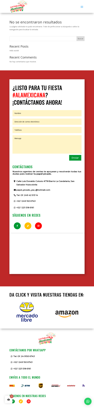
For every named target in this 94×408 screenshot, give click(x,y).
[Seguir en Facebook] (17, 225)
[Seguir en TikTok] (27, 225)
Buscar (80, 38)
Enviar (75, 157)
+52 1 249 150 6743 (25, 201)
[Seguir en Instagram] (38, 225)
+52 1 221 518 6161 (25, 207)
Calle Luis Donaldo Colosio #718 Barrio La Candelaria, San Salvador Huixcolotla (45, 183)
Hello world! (14, 50)
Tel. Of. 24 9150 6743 (24, 356)
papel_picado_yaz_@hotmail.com (33, 190)
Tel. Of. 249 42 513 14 (27, 195)
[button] (88, 401)
